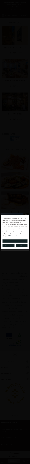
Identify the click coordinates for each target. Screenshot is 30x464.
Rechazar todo (8, 245)
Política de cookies (13, 236)
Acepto (21, 245)
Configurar (15, 241)
